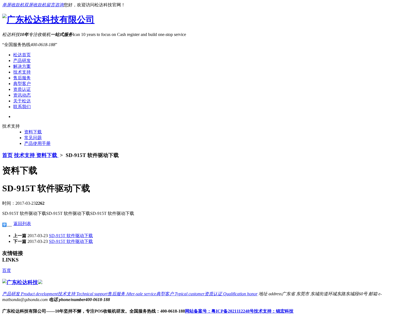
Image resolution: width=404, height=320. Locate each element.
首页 (7, 155)
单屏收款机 (13, 4)
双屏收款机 (35, 4)
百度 (6, 270)
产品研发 (22, 60)
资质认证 (22, 89)
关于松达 (22, 101)
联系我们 (22, 106)
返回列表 (22, 223)
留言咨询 (55, 4)
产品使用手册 (37, 143)
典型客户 (22, 83)
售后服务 (22, 77)
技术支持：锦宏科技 (274, 311)
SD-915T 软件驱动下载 (71, 235)
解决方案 (22, 66)
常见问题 (33, 137)
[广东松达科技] (20, 282)
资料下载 (33, 132)
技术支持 (22, 72)
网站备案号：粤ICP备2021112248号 (219, 311)
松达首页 (22, 54)
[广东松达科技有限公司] (48, 19)
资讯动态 (22, 95)
